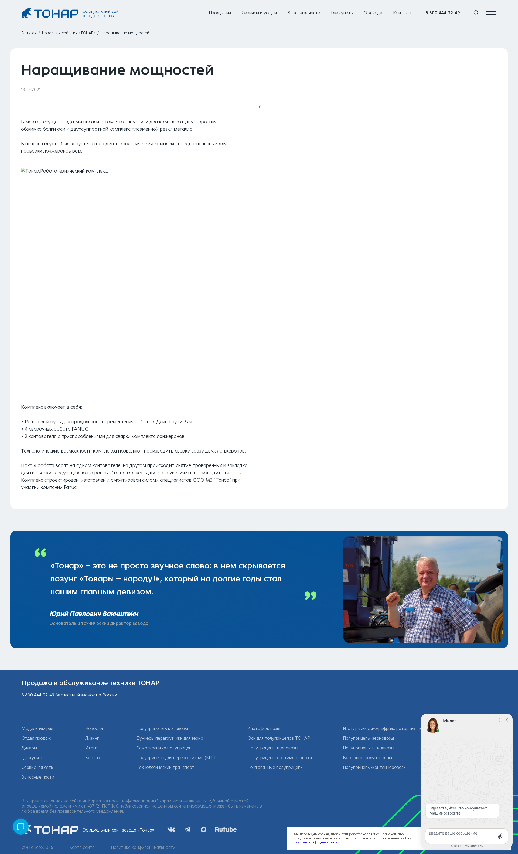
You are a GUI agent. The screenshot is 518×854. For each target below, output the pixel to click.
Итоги (91, 748)
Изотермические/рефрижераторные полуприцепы (394, 728)
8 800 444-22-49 (442, 13)
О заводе (373, 13)
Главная (29, 33)
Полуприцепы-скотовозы (162, 728)
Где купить (342, 13)
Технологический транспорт (166, 767)
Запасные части (304, 13)
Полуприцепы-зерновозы (368, 738)
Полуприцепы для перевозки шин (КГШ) (177, 757)
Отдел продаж (36, 738)
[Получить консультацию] (21, 827)
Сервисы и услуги (259, 13)
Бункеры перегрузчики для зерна (170, 738)
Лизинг (92, 738)
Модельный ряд (37, 728)
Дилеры (29, 748)
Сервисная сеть (37, 767)
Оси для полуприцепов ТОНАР (279, 738)
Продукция (220, 13)
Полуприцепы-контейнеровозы (375, 767)
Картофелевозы (264, 728)
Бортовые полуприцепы (367, 757)
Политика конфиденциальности (143, 847)
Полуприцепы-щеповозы (273, 748)
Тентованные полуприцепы (276, 767)
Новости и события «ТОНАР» (69, 33)
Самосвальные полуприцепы (166, 748)
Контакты (403, 13)
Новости (94, 728)
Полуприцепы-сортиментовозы (280, 757)
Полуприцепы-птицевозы (368, 748)
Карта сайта (82, 847)
